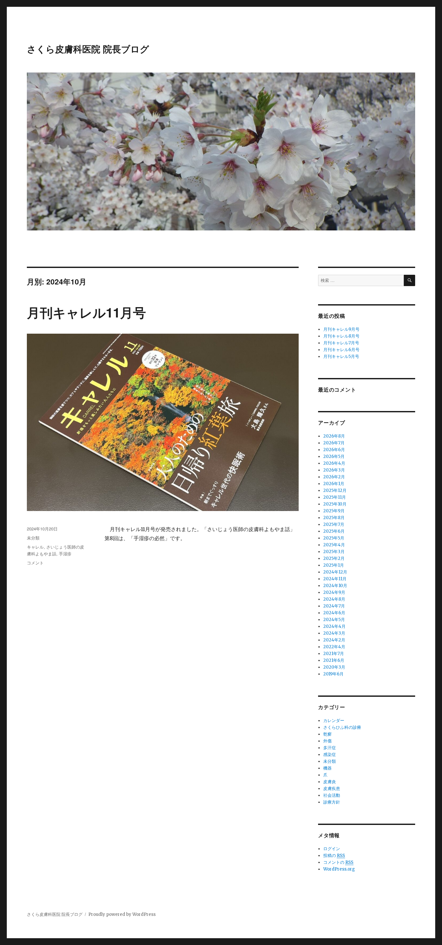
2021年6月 (333, 660)
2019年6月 (333, 674)
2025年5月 (333, 538)
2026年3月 (334, 470)
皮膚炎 (329, 781)
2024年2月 (334, 640)
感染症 (329, 754)
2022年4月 (334, 647)
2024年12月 (335, 572)
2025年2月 (334, 558)
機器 (327, 768)
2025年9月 (334, 511)
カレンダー (333, 720)
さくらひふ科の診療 (342, 727)
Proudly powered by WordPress (122, 914)
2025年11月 (334, 497)
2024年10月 (335, 585)
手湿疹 (65, 553)
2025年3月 (334, 551)
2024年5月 (334, 619)
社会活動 (331, 795)
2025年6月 (334, 531)
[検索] (409, 280)
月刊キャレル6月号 (341, 349)
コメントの (338, 862)
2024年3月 (334, 633)
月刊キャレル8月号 (341, 336)
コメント (35, 563)
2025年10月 (335, 504)
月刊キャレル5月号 (341, 356)
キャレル (35, 547)
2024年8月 (334, 599)
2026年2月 (334, 477)
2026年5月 (334, 456)
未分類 (33, 538)
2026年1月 (333, 483)
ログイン (331, 848)
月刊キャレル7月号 (341, 343)
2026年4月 (334, 463)
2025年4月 (334, 545)
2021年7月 (333, 653)
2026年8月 (334, 436)
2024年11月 (335, 579)
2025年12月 (335, 490)
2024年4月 (334, 626)
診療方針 (331, 802)
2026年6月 (334, 449)
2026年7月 (334, 443)
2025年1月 (333, 565)
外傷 (327, 741)
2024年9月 (334, 592)
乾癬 (327, 734)
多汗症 (329, 747)
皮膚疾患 (331, 788)
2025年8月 (334, 517)
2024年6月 (334, 613)
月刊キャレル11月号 (86, 312)
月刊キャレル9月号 (341, 329)
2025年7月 (333, 524)
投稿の (334, 855)
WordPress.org (339, 869)
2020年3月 (334, 667)
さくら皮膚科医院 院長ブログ (88, 48)
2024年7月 (334, 606)
